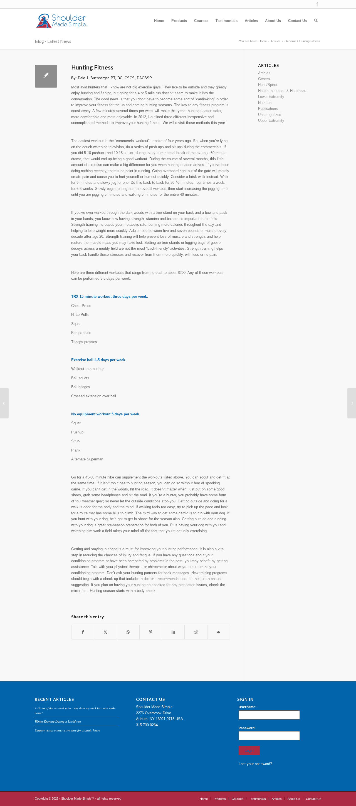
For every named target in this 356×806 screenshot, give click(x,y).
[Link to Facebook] (317, 4)
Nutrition (264, 103)
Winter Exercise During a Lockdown (58, 721)
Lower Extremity (271, 97)
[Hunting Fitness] (46, 76)
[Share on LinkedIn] (173, 632)
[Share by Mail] (218, 632)
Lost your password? (255, 764)
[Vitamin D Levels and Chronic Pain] (4, 403)
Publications (268, 108)
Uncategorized (269, 115)
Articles (264, 73)
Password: (247, 728)
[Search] (315, 21)
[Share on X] (105, 632)
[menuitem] (159, 21)
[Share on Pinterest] (151, 632)
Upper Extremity (271, 120)
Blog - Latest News (53, 41)
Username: (247, 707)
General (264, 79)
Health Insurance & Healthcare (282, 91)
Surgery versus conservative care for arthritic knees (67, 730)
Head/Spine (267, 85)
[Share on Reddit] (196, 632)
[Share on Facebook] (82, 632)
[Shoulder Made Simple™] (61, 21)
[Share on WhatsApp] (128, 632)
